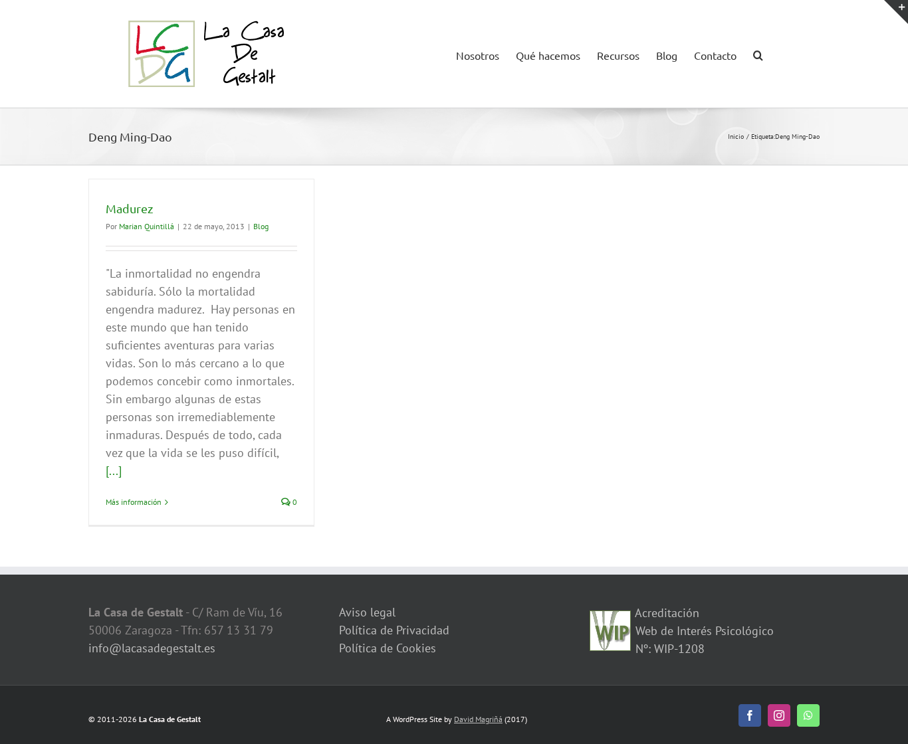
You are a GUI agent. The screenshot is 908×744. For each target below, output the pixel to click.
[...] (114, 470)
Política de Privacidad (394, 630)
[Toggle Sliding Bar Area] (896, 12)
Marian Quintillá (146, 226)
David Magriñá (478, 719)
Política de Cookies (387, 648)
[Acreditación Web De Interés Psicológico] (610, 619)
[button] (758, 54)
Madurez (129, 208)
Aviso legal (367, 612)
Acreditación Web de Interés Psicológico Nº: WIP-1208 (703, 630)
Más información (134, 502)
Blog (261, 226)
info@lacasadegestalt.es (151, 648)
